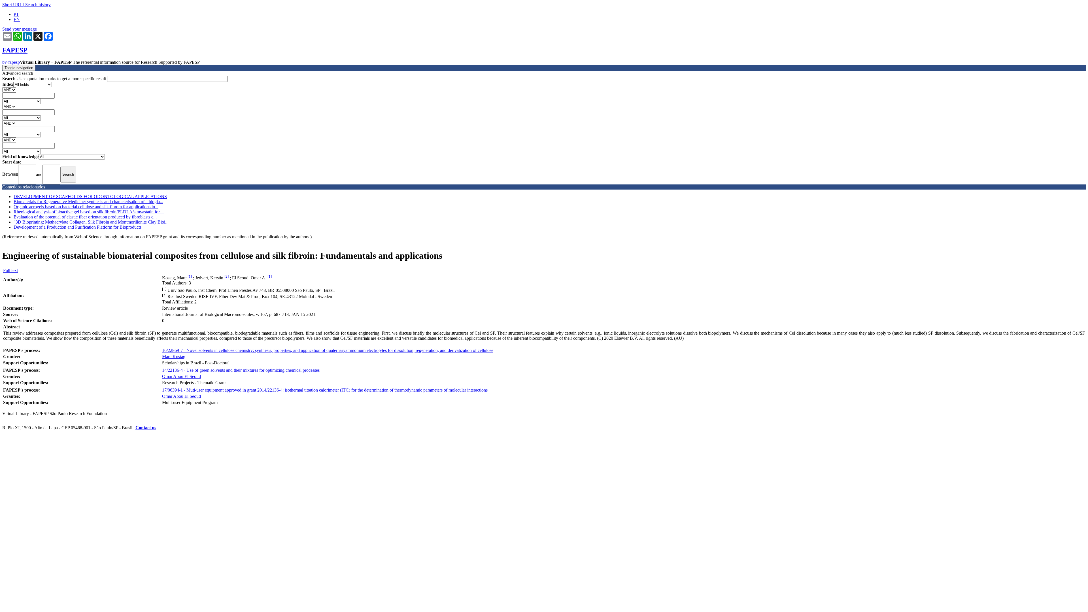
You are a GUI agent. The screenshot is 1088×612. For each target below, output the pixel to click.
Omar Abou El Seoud (181, 376)
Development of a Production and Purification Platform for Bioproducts (77, 227)
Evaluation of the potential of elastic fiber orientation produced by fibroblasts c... (85, 216)
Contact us (145, 427)
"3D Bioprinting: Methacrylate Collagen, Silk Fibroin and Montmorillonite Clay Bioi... (91, 222)
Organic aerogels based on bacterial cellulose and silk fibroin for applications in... (86, 206)
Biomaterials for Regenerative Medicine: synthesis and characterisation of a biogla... (88, 201)
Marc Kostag (173, 356)
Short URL (12, 4)
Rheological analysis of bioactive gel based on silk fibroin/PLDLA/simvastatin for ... (89, 211)
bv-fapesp (11, 62)
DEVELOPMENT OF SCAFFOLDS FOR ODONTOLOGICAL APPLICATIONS (90, 196)
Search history (38, 4)
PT (16, 14)
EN (17, 19)
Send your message (19, 29)
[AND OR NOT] (9, 89)
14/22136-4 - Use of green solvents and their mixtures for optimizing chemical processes (241, 370)
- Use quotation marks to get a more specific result (54, 78)
